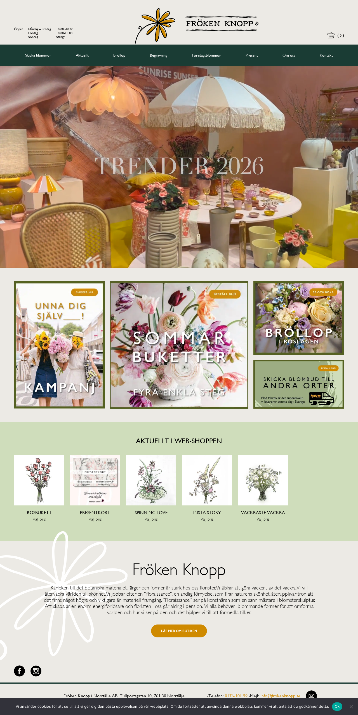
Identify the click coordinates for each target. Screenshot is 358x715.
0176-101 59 (236, 695)
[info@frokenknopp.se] (311, 696)
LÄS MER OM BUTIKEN (179, 631)
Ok (337, 706)
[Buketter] (179, 345)
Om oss (288, 55)
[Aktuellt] (59, 345)
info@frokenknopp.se (280, 695)
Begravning (158, 55)
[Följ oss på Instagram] (35, 671)
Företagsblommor (206, 55)
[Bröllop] (298, 318)
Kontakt (326, 55)
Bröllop (119, 55)
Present (252, 55)
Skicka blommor (38, 55)
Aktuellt (82, 55)
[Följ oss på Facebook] (19, 671)
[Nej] (351, 706)
